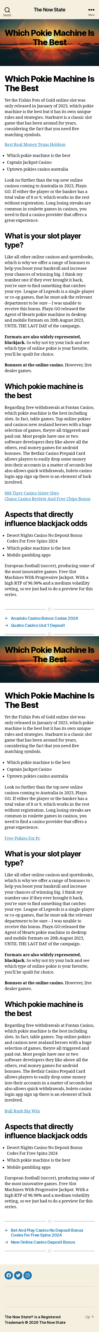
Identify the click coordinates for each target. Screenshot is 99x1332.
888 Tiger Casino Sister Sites (32, 493)
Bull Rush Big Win (22, 1111)
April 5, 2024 (60, 54)
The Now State (49, 9)
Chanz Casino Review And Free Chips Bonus (47, 499)
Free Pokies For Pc (22, 838)
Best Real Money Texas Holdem (35, 144)
